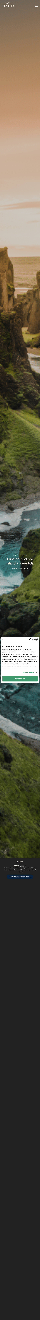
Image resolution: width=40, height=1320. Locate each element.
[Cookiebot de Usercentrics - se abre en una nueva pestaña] (29, 639)
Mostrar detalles (28, 672)
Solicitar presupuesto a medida (19, 876)
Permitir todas (20, 679)
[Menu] (36, 4)
